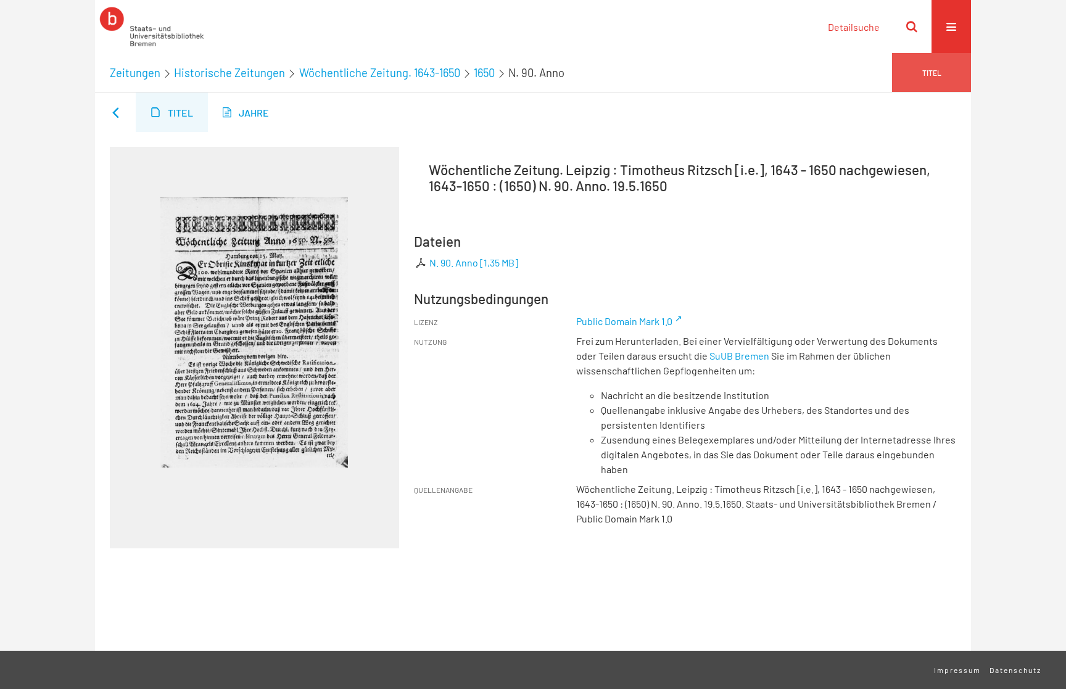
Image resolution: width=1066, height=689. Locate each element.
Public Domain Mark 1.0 (624, 321)
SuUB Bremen (739, 355)
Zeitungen (135, 73)
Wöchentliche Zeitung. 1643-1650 (379, 73)
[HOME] (152, 26)
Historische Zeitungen (229, 73)
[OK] (912, 26)
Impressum (957, 670)
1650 (484, 73)
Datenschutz (1015, 670)
